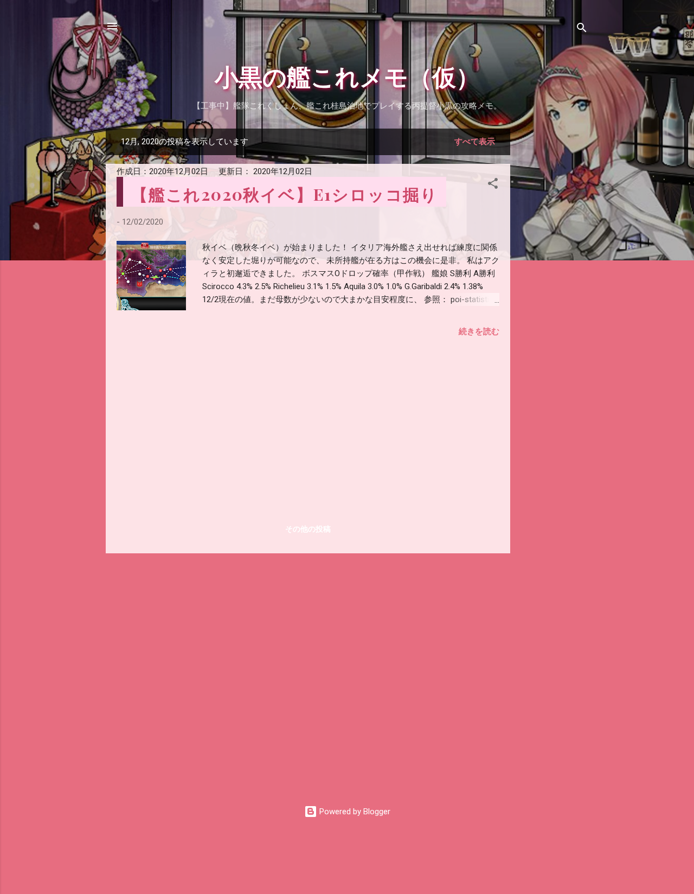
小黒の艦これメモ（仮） (347, 76)
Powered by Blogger (353, 811)
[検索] (581, 29)
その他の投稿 (308, 529)
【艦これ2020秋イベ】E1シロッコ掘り (284, 194)
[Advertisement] (553, 291)
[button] (492, 185)
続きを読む (479, 331)
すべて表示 (474, 141)
